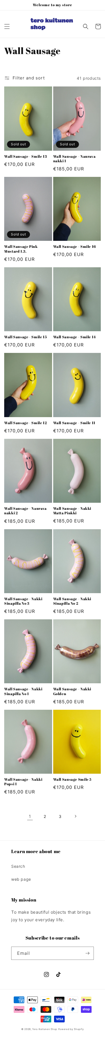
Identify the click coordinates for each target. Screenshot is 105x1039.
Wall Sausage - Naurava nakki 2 (25, 510)
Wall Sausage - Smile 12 (25, 423)
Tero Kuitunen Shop (44, 1029)
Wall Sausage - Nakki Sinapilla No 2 (72, 601)
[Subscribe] (87, 953)
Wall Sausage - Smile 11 (74, 423)
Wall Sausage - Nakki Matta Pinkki (72, 510)
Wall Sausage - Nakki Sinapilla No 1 (23, 691)
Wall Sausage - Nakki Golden (72, 691)
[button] (7, 26)
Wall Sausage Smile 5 (72, 779)
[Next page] (75, 816)
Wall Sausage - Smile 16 (74, 246)
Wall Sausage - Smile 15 (25, 337)
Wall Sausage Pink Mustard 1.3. (21, 248)
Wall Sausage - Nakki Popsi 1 (23, 781)
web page (21, 879)
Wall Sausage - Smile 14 (74, 337)
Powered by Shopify (71, 1029)
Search (18, 866)
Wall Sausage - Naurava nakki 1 (74, 158)
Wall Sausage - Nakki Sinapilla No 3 (23, 601)
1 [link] (30, 816)
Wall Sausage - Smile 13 (25, 156)
